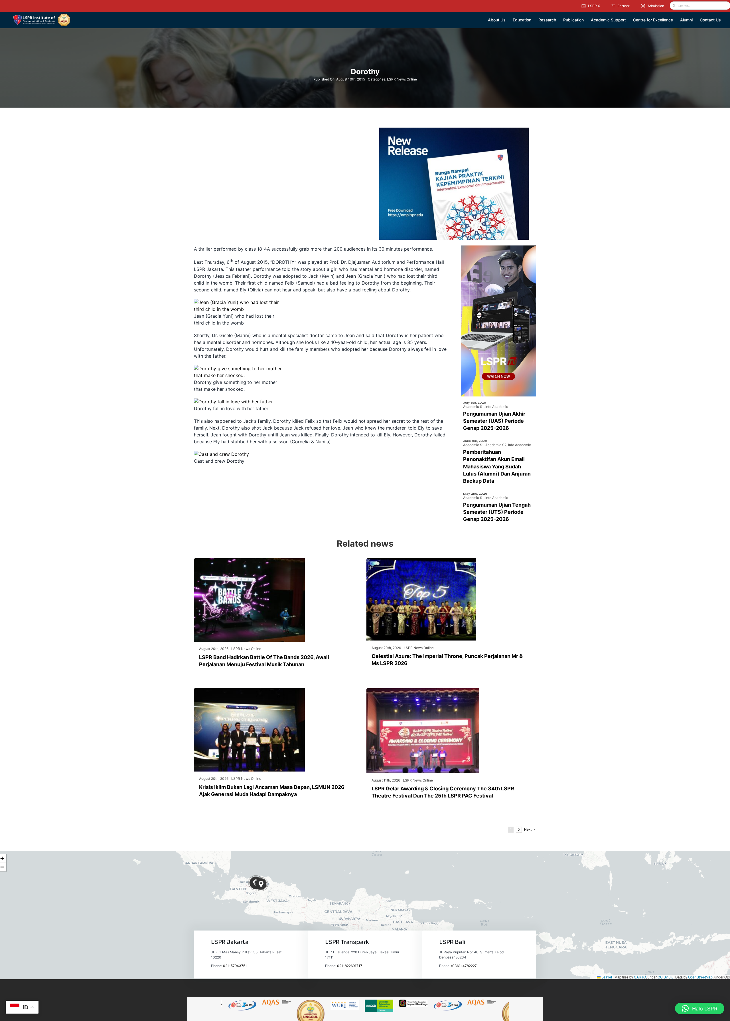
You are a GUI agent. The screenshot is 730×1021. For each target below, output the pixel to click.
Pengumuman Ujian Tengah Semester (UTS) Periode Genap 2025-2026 (497, 512)
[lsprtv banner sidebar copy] (498, 248)
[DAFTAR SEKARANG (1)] (42, 15)
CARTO (640, 976)
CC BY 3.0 (666, 976)
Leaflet (606, 976)
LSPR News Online (402, 79)
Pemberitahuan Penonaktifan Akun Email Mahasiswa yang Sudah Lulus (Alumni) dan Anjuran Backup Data (497, 466)
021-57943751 (235, 966)
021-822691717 (349, 966)
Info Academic (496, 406)
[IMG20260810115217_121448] (249, 690)
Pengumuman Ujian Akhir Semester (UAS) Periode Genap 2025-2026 (494, 421)
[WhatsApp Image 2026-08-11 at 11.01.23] (422, 690)
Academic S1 (473, 406)
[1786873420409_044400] (421, 560)
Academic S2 (495, 445)
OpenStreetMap (700, 976)
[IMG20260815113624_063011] (249, 560)
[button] (261, 884)
